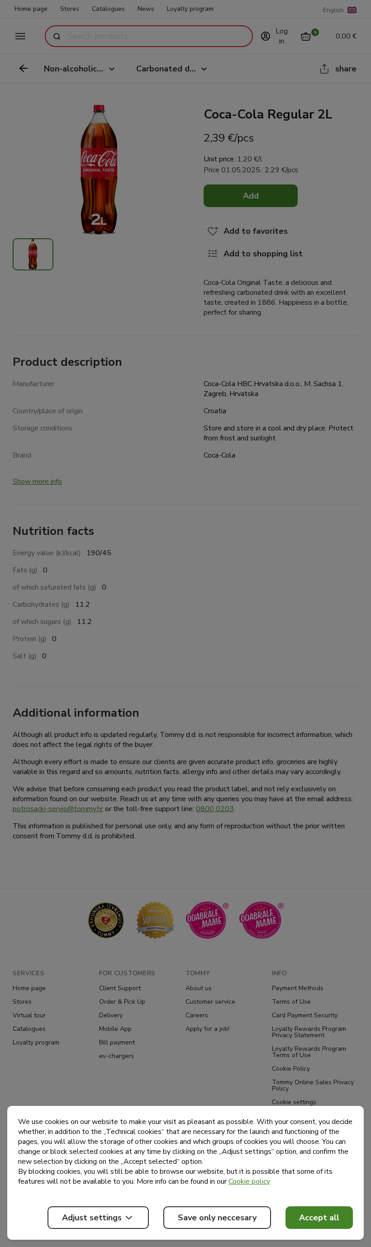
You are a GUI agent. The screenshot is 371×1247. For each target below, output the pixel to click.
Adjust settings (92, 1217)
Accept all (319, 1217)
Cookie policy (249, 1181)
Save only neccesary (217, 1217)
